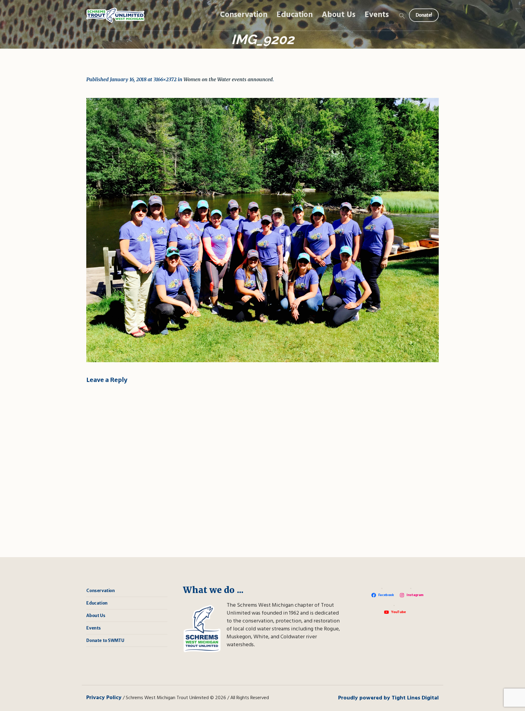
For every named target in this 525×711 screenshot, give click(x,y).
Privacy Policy (104, 697)
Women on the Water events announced (228, 79)
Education (96, 603)
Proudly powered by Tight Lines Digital (388, 698)
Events (93, 628)
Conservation (100, 590)
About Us (95, 615)
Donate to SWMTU (105, 640)
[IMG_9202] (262, 230)
